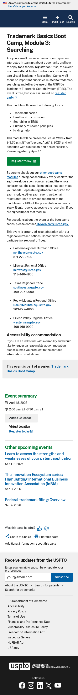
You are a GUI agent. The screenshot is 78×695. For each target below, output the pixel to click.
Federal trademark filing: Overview (35, 500)
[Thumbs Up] (39, 528)
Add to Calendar (21, 418)
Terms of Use (16, 616)
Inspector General (19, 637)
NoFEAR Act (15, 642)
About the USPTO (16, 585)
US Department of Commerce (27, 601)
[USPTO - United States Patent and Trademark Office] (39, 668)
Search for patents (47, 585)
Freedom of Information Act (26, 632)
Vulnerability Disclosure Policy (27, 627)
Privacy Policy (16, 611)
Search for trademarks (20, 589)
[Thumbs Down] (46, 528)
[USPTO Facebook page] (21, 687)
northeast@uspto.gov (28, 252)
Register (19, 431)
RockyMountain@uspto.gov (32, 305)
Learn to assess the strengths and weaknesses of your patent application (39, 456)
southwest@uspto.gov (28, 287)
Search (70, 22)
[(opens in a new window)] (30, 687)
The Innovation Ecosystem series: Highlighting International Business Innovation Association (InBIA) (36, 479)
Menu (45, 22)
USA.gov (13, 647)
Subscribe (62, 577)
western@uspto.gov (27, 322)
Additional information (20, 543)
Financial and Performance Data (29, 621)
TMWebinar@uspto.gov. (52, 224)
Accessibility (15, 606)
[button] (18, 537)
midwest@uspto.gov (27, 270)
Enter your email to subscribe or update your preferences (34, 569)
